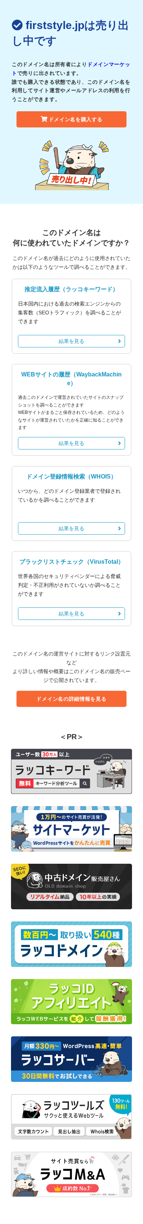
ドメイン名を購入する (76, 119)
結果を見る (71, 341)
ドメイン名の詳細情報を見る (71, 699)
